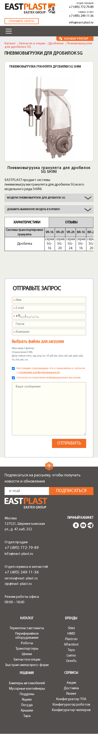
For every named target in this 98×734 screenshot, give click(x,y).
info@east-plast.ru (81, 22)
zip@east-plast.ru (18, 584)
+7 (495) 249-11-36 (81, 16)
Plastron (71, 639)
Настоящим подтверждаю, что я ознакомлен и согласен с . (50, 370)
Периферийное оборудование (27, 636)
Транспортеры (26, 649)
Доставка (71, 688)
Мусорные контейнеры (27, 689)
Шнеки (27, 654)
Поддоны (27, 694)
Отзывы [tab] (71, 222)
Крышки (27, 710)
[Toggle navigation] (9, 31)
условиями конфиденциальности (39, 372)
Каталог (10, 43)
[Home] (30, 8)
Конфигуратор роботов (71, 704)
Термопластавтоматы (27, 628)
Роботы (27, 643)
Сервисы (71, 673)
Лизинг (71, 694)
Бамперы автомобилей (27, 683)
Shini (71, 628)
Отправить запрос (22, 21)
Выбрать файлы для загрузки (38, 341)
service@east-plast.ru (21, 578)
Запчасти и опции (32, 43)
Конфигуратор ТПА (71, 699)
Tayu (71, 650)
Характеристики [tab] (26, 222)
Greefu (71, 661)
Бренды (71, 618)
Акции (71, 683)
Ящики (27, 699)
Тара (27, 716)
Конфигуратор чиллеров (71, 710)
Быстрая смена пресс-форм (27, 665)
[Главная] (26, 503)
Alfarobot (71, 644)
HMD (71, 634)
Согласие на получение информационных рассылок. (48, 377)
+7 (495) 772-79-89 (81, 7)
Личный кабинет (80, 518)
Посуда (27, 705)
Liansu (71, 655)
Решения (27, 673)
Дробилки (56, 43)
